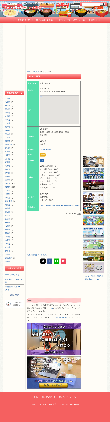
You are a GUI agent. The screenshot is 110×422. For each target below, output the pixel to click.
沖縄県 (7, 261)
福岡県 (7, 237)
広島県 (7, 215)
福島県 (7, 120)
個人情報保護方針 (49, 397)
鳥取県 (7, 205)
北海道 (7, 98)
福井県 (7, 166)
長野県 (7, 155)
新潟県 (7, 148)
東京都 (7, 141)
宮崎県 (7, 254)
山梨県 (7, 152)
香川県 (7, 226)
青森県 (7, 102)
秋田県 (7, 113)
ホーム (12, 20)
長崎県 (7, 244)
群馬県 (7, 130)
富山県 (7, 159)
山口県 (7, 219)
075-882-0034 (45, 149)
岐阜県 (7, 169)
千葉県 (7, 137)
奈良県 (7, 198)
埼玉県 (7, 134)
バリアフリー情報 (63, 20)
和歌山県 (8, 201)
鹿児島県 (8, 258)
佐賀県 (7, 240)
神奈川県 (8, 144)
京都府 (36, 72)
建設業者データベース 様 (13, 280)
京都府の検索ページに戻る (37, 255)
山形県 (7, 116)
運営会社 (37, 397)
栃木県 (7, 127)
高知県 (7, 233)
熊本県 (7, 247)
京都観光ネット (95, 20)
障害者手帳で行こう (25, 20)
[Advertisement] (54, 40)
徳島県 (7, 222)
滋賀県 (7, 183)
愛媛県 (7, 229)
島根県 (7, 208)
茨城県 (7, 123)
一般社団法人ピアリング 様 (13, 288)
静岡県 (7, 173)
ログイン (73, 397)
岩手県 (7, 105)
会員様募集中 (14, 295)
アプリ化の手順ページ (59, 317)
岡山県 (7, 212)
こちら (50, 308)
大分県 (7, 251)
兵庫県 (7, 194)
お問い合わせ (63, 397)
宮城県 (7, 109)
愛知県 (7, 176)
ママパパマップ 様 (12, 275)
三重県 (7, 180)
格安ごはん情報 (79, 20)
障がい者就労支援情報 (44, 20)
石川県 (7, 162)
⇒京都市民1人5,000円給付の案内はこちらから (93, 277)
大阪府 (7, 191)
